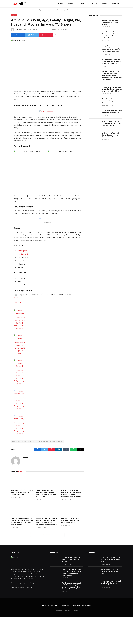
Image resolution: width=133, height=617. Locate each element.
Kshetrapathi (22, 251)
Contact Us (116, 4)
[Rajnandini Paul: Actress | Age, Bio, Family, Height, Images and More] (20, 392)
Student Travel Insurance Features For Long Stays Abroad (110, 22)
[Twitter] (4, 100)
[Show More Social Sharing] (55, 35)
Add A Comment (47, 535)
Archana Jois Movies (56, 441)
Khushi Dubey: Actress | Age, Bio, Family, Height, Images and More (19, 323)
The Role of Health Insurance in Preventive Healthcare (112, 111)
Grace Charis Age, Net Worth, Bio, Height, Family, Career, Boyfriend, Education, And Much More (72, 493)
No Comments (53, 29)
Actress (14, 15)
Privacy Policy (53, 605)
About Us (65, 605)
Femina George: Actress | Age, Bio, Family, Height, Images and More (20, 428)
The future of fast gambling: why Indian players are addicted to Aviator (22, 492)
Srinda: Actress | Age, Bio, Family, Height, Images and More (19, 348)
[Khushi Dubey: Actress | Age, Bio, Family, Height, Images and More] (20, 312)
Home (60, 4)
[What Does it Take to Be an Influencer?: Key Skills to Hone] (94, 101)
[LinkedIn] (4, 104)
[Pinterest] (4, 112)
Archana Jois (16, 441)
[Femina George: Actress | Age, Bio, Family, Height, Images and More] (20, 417)
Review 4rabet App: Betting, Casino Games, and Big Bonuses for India (111, 135)
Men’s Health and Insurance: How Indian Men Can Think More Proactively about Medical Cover (112, 35)
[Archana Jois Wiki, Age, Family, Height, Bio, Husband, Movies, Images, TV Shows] (47, 63)
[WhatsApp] (4, 108)
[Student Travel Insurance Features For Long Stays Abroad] (94, 22)
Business (69, 4)
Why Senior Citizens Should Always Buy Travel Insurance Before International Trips (112, 89)
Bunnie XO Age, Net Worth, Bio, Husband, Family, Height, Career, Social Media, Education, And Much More (47, 521)
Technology (82, 4)
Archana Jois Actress (28, 441)
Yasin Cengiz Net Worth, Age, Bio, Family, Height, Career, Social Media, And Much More (46, 493)
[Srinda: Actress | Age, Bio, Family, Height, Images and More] (20, 337)
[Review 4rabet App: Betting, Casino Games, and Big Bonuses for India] (94, 135)
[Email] (4, 116)
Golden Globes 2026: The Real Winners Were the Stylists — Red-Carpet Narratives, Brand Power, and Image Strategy (112, 75)
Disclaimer (75, 605)
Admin (19, 29)
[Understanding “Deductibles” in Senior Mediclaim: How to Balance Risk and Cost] (94, 62)
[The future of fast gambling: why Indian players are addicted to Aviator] (22, 481)
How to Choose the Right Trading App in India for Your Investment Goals (112, 123)
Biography (18, 10)
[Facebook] (4, 96)
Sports (104, 4)
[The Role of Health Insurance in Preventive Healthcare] (94, 113)
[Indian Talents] (19, 3)
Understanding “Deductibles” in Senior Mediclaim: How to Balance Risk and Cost (112, 61)
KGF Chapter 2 (23, 254)
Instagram (17, 297)
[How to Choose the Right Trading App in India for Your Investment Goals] (94, 124)
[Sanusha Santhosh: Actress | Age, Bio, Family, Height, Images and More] (20, 363)
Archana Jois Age (42, 441)
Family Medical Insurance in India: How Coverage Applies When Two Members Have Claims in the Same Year (112, 48)
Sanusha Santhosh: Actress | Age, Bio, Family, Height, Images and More (111, 583)
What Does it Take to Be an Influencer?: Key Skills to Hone (111, 101)
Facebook (17, 302)
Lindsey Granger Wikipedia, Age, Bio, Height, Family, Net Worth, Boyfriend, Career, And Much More (22, 521)
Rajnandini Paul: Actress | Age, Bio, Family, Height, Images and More (20, 403)
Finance (94, 4)
